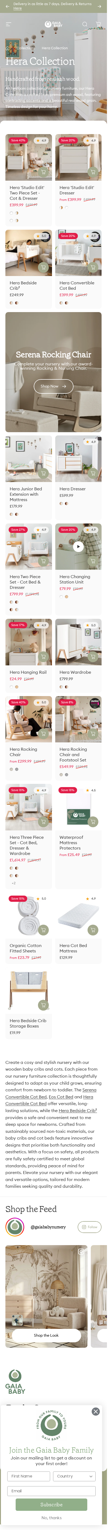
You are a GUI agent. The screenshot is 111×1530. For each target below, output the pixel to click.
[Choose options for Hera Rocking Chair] (43, 733)
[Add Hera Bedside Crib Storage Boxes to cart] (43, 1005)
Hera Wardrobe (75, 672)
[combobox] (72, 1476)
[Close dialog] (95, 1411)
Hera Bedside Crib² (78, 1111)
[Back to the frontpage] (7, 48)
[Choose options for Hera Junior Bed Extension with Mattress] (43, 473)
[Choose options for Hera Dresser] (93, 473)
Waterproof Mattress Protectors (71, 842)
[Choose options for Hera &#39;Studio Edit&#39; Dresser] (93, 172)
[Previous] (7, 6)
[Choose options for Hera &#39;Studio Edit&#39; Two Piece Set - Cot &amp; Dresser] (43, 172)
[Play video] (78, 546)
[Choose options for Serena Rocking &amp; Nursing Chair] (17, 1320)
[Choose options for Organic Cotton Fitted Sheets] (43, 930)
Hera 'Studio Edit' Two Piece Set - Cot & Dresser (27, 193)
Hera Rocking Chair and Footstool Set (73, 754)
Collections (25, 48)
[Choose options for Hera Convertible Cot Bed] (93, 267)
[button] (78, 546)
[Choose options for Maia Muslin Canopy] (102, 1320)
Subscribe (51, 1504)
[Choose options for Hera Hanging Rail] (43, 656)
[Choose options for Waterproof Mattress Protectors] (93, 821)
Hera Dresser (73, 489)
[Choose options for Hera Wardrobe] (93, 656)
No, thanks (51, 1518)
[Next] (99, 6)
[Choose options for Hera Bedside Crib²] (43, 267)
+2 (14, 883)
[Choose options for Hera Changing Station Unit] (93, 561)
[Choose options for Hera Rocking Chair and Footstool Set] (93, 733)
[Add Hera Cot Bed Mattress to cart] (93, 930)
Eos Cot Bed (61, 1097)
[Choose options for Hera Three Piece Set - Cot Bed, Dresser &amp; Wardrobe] (43, 821)
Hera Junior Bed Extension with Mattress (26, 494)
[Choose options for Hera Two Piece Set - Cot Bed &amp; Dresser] (43, 561)
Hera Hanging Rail (28, 672)
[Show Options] (90, 1476)
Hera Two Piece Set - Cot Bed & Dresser (25, 582)
